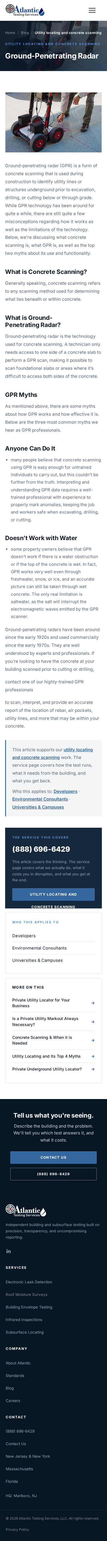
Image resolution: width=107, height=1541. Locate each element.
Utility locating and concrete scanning (53, 44)
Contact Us (53, 1157)
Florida (12, 1481)
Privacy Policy (17, 1529)
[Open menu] (95, 10)
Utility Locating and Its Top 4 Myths (53, 1056)
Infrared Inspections (24, 1319)
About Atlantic (18, 1363)
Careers (13, 1400)
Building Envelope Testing (29, 1307)
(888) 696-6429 (41, 849)
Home (10, 33)
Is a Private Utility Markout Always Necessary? (53, 1021)
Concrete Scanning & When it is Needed (53, 1040)
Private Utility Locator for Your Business (53, 1002)
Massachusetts (19, 1469)
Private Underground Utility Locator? (53, 1069)
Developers (65, 791)
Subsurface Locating (25, 1332)
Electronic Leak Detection (29, 1282)
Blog (25, 33)
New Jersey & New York (28, 1456)
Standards (15, 1375)
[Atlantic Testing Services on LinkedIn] (12, 1251)
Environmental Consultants (40, 799)
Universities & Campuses (38, 807)
